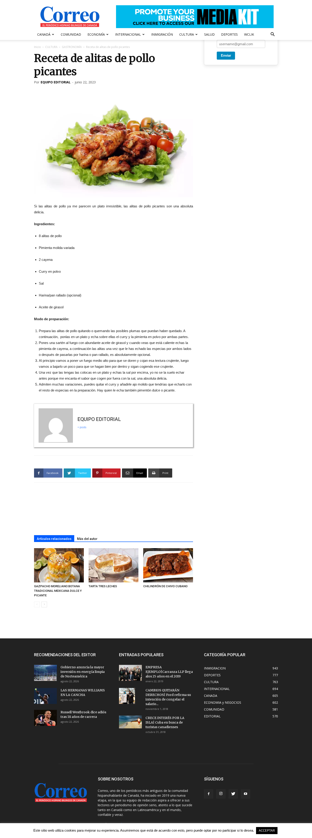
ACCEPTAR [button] (267, 830)
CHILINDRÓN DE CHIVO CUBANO (165, 586)
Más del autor (87, 539)
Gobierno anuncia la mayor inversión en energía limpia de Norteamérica (83, 671)
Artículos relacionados (54, 539)
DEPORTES (229, 34)
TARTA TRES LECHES (103, 586)
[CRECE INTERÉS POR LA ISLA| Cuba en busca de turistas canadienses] (130, 722)
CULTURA (186, 34)
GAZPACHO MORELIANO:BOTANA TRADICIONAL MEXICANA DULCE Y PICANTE (58, 590)
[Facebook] (208, 793)
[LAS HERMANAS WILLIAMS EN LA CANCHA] (45, 696)
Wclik (249, 34)
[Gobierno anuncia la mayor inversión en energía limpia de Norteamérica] (45, 673)
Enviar (226, 55)
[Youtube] (245, 793)
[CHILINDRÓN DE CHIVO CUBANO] (168, 565)
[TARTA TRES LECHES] (113, 565)
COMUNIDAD (71, 34)
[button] (272, 35)
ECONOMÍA (96, 34)
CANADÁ (43, 34)
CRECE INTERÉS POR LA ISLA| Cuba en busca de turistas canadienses (164, 722)
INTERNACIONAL (128, 34)
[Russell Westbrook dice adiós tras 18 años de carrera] (45, 718)
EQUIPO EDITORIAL (56, 82)
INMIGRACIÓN (162, 34)
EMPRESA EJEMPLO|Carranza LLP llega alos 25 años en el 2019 (169, 671)
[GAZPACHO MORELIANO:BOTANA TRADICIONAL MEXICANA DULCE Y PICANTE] (59, 565)
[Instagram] (220, 793)
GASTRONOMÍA (72, 47)
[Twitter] (233, 793)
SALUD (209, 34)
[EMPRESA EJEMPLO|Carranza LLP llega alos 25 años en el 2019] (130, 673)
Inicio (37, 47)
